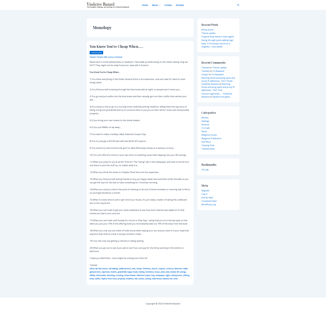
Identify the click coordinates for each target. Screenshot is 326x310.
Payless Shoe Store (109, 278)
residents (129, 278)
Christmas (146, 268)
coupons (161, 268)
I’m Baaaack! (218, 71)
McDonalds (101, 275)
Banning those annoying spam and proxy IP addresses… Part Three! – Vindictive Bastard (218, 80)
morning (119, 275)
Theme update (208, 33)
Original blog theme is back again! (217, 36)
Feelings (205, 121)
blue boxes (103, 268)
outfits (97, 278)
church (154, 268)
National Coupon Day (145, 275)
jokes (163, 272)
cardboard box (125, 268)
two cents (174, 278)
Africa (92, 268)
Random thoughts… (222, 96)
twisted (166, 278)
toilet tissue (157, 278)
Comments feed (208, 201)
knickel (173, 272)
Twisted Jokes (96, 52)
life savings (181, 272)
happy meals (132, 272)
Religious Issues (209, 134)
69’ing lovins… (208, 29)
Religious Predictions (211, 138)
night (168, 275)
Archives (180, 5)
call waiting (113, 268)
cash (133, 268)
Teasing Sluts (207, 145)
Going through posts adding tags (217, 40)
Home (145, 5)
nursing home (176, 275)
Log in (204, 194)
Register (205, 190)
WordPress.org (208, 204)
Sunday (148, 278)
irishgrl (204, 74)
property (121, 278)
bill (96, 268)
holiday (142, 272)
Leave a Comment (115, 57)
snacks (141, 278)
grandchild (122, 272)
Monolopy (111, 275)
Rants (204, 131)
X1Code (205, 169)
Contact (168, 5)
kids (167, 272)
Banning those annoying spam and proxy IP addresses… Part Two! (218, 87)
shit (135, 278)
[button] (159, 5)
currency (169, 268)
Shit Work (206, 141)
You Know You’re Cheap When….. (116, 46)
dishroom (178, 268)
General (205, 124)
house (157, 272)
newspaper (160, 275)
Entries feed (207, 197)
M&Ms (92, 275)
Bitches (204, 117)
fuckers (114, 272)
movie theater (130, 275)
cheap (138, 268)
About (155, 5)
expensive (106, 272)
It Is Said (205, 128)
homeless (150, 272)
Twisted (205, 67)
